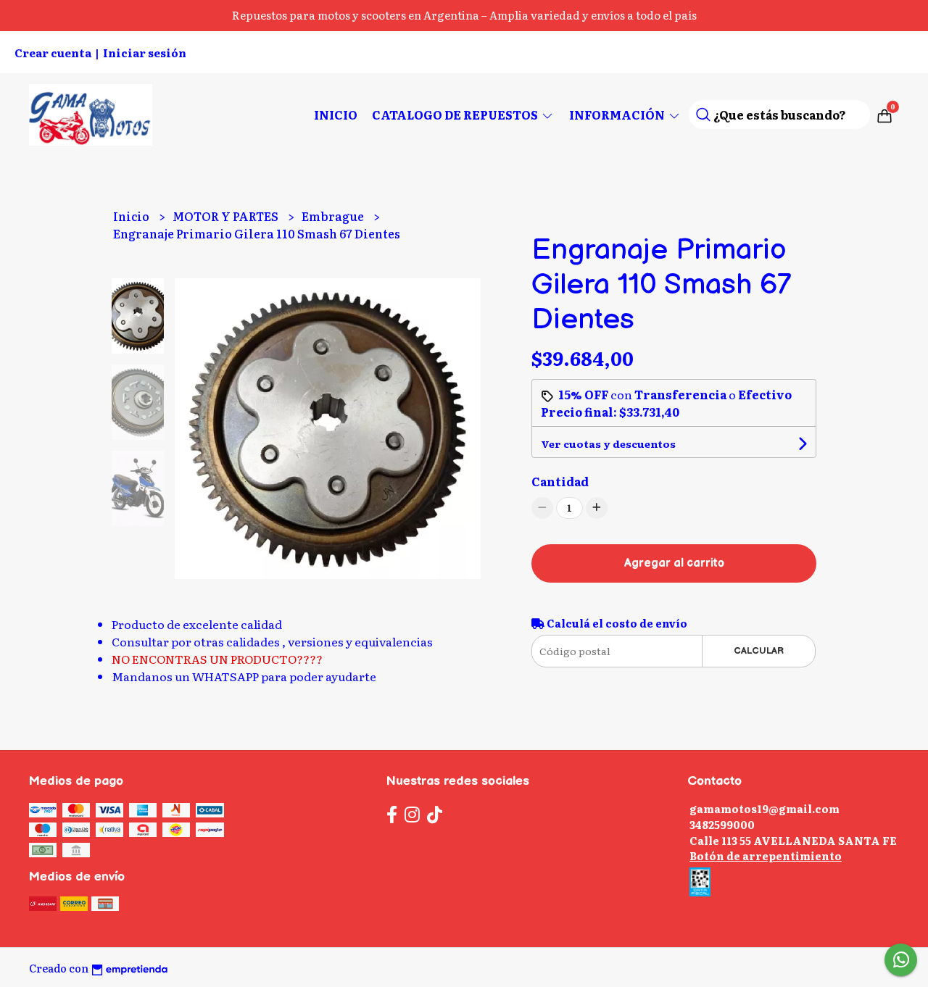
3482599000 (722, 824)
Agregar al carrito (674, 563)
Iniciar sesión (144, 52)
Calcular (759, 651)
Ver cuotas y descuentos (608, 443)
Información (618, 114)
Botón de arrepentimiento (765, 855)
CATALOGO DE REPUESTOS (456, 114)
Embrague (334, 216)
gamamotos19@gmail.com (764, 808)
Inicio (335, 114)
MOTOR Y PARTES (227, 216)
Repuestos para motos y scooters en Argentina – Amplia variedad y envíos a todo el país (464, 15)
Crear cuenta (52, 52)
